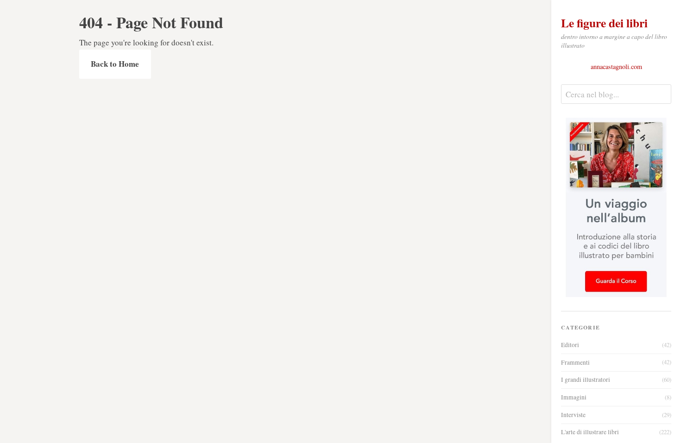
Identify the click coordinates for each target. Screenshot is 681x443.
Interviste (616, 415)
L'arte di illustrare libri (616, 432)
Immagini (616, 397)
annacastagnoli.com (616, 66)
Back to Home (115, 64)
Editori (616, 345)
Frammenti (616, 362)
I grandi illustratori (616, 379)
